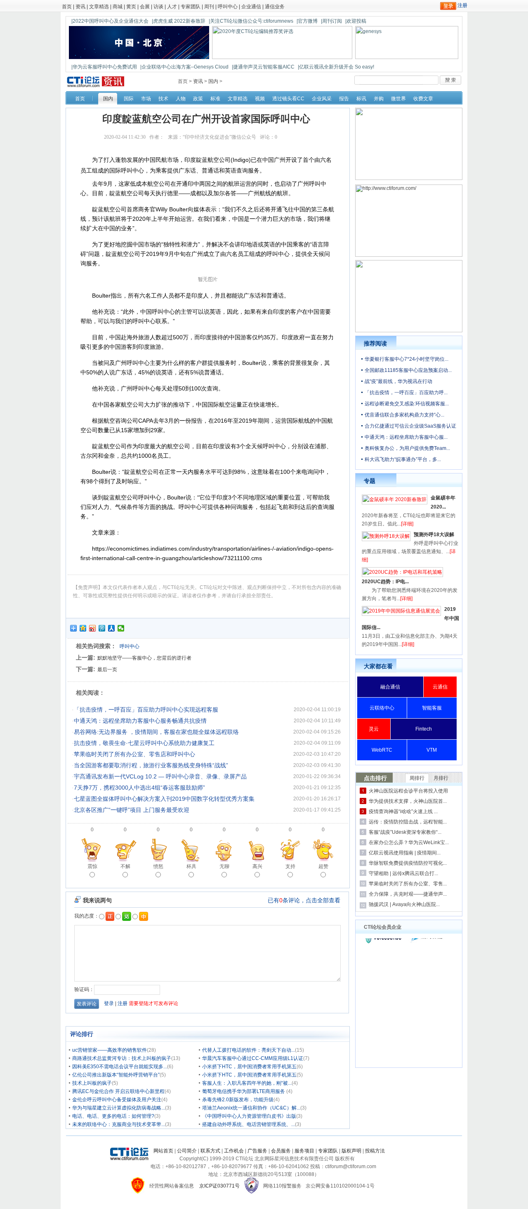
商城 (118, 6)
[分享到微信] (121, 628)
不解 (125, 866)
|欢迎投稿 (355, 21)
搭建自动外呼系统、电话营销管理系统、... (248, 1124)
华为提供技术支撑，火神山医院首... (408, 801)
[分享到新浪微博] (92, 628)
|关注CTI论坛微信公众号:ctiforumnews (251, 21)
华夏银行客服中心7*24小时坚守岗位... (406, 359)
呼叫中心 (228, 6)
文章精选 (99, 6)
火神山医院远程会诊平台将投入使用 (408, 791)
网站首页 (163, 1151)
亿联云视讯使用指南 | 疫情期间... (405, 853)
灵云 (374, 729)
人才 (172, 6)
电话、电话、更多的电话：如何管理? (113, 1116)
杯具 (191, 866)
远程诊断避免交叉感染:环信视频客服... (407, 404)
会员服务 (281, 1151)
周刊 (209, 6)
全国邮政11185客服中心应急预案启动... (408, 370)
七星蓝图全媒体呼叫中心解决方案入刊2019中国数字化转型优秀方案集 (164, 798)
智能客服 (432, 708)
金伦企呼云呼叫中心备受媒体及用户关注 (116, 1100)
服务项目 (304, 1151)
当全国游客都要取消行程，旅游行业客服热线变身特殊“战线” (151, 765)
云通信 (440, 687)
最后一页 (107, 669)
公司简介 (187, 1151)
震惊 (92, 866)
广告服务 (257, 1151)
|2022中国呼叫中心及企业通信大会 (109, 21)
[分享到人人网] (111, 628)
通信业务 (275, 6)
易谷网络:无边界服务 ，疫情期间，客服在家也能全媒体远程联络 (156, 732)
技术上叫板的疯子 (92, 1083)
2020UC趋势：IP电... (385, 581)
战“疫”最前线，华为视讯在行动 (398, 381)
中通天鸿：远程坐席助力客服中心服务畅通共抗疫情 (140, 720)
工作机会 (234, 1151)
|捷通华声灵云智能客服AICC (263, 67)
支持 (290, 866)
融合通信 (390, 687)
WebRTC (382, 750)
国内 (213, 81)
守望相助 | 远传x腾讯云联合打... (403, 873)
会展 (145, 6)
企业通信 (251, 6)
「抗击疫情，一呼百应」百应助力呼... (406, 392)
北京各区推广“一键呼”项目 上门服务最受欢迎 (131, 810)
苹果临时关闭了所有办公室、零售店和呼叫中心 (134, 754)
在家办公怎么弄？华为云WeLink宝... (409, 842)
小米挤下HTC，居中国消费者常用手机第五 (249, 1066)
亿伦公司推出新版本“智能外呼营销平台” (116, 1075)
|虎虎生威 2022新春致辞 (178, 21)
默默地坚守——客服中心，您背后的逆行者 (144, 658)
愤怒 (158, 866)
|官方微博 (307, 21)
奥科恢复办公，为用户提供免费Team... (407, 448)
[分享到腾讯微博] (102, 628)
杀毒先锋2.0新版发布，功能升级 (237, 1100)
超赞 (323, 866)
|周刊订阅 (331, 21)
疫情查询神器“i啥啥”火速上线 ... (403, 811)
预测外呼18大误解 (434, 534)
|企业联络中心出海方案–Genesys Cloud (184, 67)
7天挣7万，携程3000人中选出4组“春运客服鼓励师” (139, 787)
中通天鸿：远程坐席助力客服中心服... (406, 437)
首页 (67, 6)
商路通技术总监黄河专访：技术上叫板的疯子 (121, 1058)
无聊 (224, 866)
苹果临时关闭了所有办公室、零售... (408, 884)
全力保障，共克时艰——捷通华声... (408, 894)
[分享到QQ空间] (83, 628)
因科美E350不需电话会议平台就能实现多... (119, 1066)
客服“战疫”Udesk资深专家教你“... (405, 832)
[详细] (407, 524)
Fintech (423, 729)
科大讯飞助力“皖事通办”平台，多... (403, 459)
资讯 (80, 6)
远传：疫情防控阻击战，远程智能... (408, 822)
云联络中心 (382, 708)
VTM (432, 750)
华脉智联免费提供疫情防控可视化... (408, 863)
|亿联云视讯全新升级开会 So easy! (336, 67)
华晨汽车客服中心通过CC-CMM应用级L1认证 (252, 1058)
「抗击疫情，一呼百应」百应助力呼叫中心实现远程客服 (146, 709)
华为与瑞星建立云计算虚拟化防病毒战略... (118, 1108)
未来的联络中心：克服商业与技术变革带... (118, 1124)
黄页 (131, 6)
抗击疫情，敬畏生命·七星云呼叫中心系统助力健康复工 (144, 743)
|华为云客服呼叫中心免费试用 (104, 67)
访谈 (158, 6)
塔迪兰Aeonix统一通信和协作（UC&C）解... (251, 1108)
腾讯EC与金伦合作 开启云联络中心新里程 (118, 1091)
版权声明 (351, 1151)
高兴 (257, 866)
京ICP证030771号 (219, 1186)
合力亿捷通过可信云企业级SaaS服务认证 (410, 426)
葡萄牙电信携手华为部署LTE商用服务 (244, 1091)
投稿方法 (375, 1151)
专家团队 (190, 6)
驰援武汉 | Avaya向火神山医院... (404, 904)
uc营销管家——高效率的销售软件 (109, 1050)
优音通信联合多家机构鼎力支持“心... (404, 415)
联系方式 (210, 1151)
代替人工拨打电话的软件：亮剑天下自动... (248, 1050)
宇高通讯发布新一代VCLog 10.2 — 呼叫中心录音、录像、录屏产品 (160, 776)
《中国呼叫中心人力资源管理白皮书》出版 (249, 1116)
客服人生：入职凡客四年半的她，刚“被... (247, 1083)
